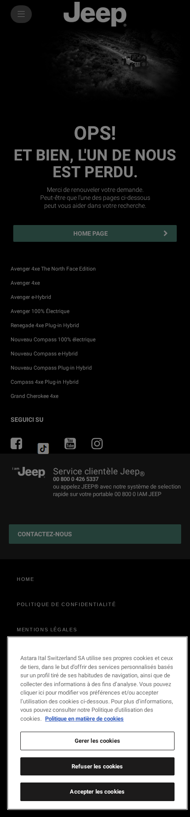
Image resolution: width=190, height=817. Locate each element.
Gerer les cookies (97, 740)
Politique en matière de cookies (84, 718)
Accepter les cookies (97, 791)
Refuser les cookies (97, 766)
